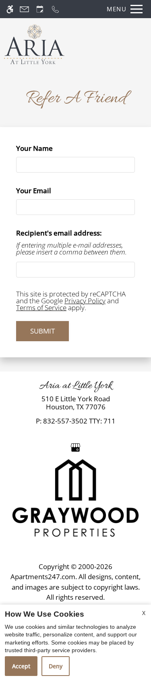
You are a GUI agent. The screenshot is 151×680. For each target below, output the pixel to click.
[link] (76, 403)
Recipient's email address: (59, 233)
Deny (55, 666)
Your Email (48, 190)
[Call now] (55, 9)
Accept (21, 666)
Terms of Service (41, 307)
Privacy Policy (84, 300)
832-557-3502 (79, 421)
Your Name (49, 148)
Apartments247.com (42, 576)
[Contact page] (24, 9)
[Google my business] (75, 446)
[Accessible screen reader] (10, 9)
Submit (42, 331)
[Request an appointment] (40, 9)
